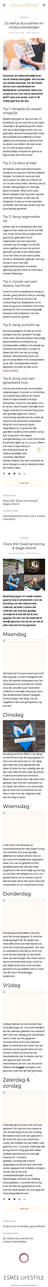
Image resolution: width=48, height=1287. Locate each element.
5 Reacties (24, 1209)
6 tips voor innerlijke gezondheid (24, 1226)
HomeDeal (31, 442)
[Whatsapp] (19, 474)
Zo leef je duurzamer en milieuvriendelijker (18, 1240)
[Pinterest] (14, 474)
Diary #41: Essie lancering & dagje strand (20, 502)
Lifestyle (24, 17)
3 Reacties (24, 483)
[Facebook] (4, 474)
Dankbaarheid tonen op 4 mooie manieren (24, 517)
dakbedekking (10, 370)
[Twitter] (9, 474)
